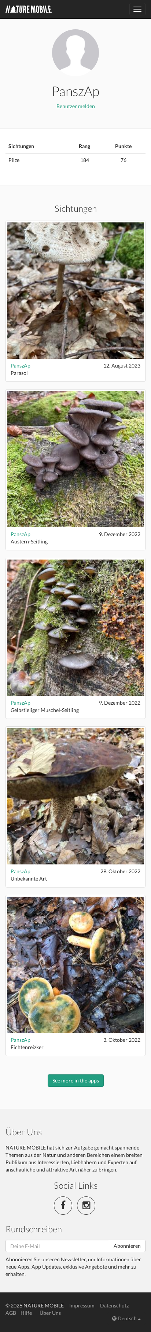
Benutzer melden (75, 106)
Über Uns (50, 1313)
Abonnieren (127, 1246)
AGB (10, 1313)
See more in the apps (75, 1080)
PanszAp (20, 365)
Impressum (82, 1305)
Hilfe (26, 1313)
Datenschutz (114, 1305)
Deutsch (127, 1318)
